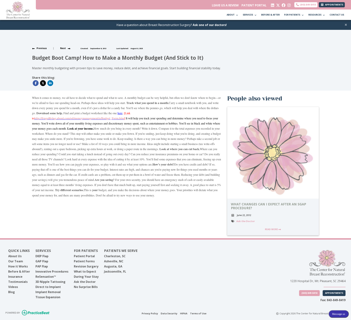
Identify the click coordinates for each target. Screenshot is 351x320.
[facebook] (282, 4)
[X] (277, 4)
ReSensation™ (45, 277)
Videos (13, 287)
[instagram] (288, 4)
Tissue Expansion (47, 297)
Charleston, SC (115, 256)
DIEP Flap (41, 256)
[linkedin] (271, 4)
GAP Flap (41, 261)
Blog (11, 292)
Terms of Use (198, 313)
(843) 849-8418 (307, 4)
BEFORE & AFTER (270, 14)
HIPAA (183, 313)
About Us (15, 256)
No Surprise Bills (86, 287)
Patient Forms (84, 261)
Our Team (15, 261)
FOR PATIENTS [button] (292, 14)
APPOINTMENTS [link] (333, 4)
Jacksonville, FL (115, 271)
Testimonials (18, 282)
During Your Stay (86, 277)
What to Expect (85, 271)
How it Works (18, 266)
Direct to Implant (48, 287)
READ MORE (271, 229)
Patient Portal (84, 256)
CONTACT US (337, 14)
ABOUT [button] (231, 14)
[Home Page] (18, 10)
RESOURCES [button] (315, 14)
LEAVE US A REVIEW (225, 5)
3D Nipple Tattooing (50, 282)
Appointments (334, 293)
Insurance (15, 277)
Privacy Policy (150, 313)
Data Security (169, 313)
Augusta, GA (113, 266)
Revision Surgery (86, 266)
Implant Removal (48, 292)
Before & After (19, 271)
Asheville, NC (113, 261)
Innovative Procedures (51, 271)
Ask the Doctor (245, 221)
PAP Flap (41, 266)
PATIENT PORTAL (254, 5)
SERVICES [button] (248, 14)
